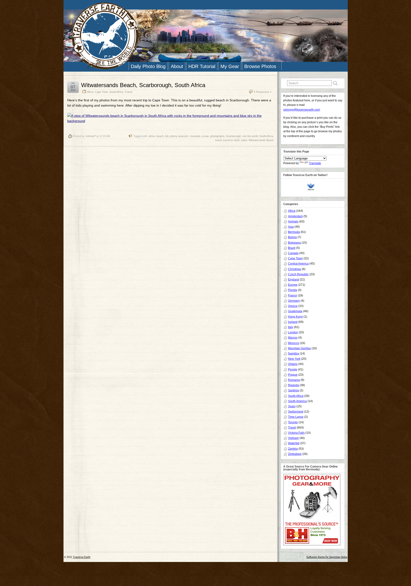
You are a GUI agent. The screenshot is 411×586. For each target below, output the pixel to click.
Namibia (293, 353)
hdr (167, 136)
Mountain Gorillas (299, 348)
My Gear (229, 66)
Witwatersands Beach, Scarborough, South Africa (143, 85)
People (292, 369)
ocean (205, 136)
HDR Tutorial (201, 66)
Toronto (293, 422)
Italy (290, 327)
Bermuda (294, 232)
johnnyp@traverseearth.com (301, 109)
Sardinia (293, 390)
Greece (293, 306)
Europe (293, 284)
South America (297, 401)
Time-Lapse (295, 417)
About (177, 66)
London (293, 332)
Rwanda (293, 385)
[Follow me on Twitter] (312, 186)
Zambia (293, 448)
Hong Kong (295, 316)
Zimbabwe (295, 454)
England (293, 279)
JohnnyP (90, 136)
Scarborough (233, 136)
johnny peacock (179, 136)
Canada (293, 253)
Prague (293, 374)
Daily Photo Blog (148, 66)
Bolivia (292, 237)
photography (217, 136)
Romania (294, 380)
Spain (292, 406)
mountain (195, 136)
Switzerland (295, 411)
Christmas (294, 269)
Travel (128, 91)
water (244, 140)
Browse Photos (260, 66)
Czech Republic (298, 274)
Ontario (293, 364)
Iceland (293, 322)
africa (152, 136)
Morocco (293, 343)
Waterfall (293, 443)
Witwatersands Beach (261, 140)
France (292, 295)
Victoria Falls (296, 432)
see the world (250, 136)
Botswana (294, 242)
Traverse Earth (81, 557)
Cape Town (101, 91)
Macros (293, 337)
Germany (294, 300)
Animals (293, 221)
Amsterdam (295, 216)
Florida (292, 290)
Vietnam (293, 438)
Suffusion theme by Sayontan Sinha (326, 557)
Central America (298, 263)
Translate (315, 163)
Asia (291, 226)
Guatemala (295, 311)
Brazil (291, 248)
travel (218, 140)
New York (294, 358)
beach (160, 136)
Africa (90, 91)
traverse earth (231, 140)
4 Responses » (262, 91)
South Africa (116, 91)
